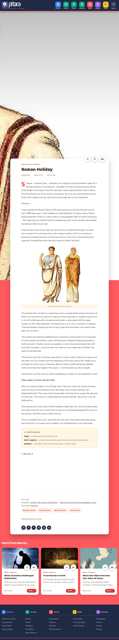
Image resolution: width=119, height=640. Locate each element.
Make (79, 612)
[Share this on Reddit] (39, 528)
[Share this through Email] (49, 528)
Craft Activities (78, 626)
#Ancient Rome (44, 510)
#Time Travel (75, 510)
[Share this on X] (28, 528)
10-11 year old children (47, 503)
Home (23, 164)
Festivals (52, 626)
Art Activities (78, 619)
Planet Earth (7, 626)
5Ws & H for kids (8, 619)
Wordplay (29, 629)
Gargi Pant (25, 175)
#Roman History (60, 510)
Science (10, 612)
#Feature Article (29, 510)
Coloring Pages (79, 622)
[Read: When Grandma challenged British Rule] (20, 558)
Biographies (54, 619)
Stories (33, 612)
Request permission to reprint (31, 519)
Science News (7, 629)
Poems (28, 622)
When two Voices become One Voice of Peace (96, 577)
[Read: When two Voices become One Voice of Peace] (98, 558)
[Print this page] (44, 528)
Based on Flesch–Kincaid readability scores (78, 503)
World (29, 164)
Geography (100, 619)
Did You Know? (55, 629)
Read (31, 590)
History (99, 626)
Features (36, 164)
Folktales (29, 626)
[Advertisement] (59, 475)
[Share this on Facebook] (23, 528)
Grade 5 (33, 503)
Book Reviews (30, 633)
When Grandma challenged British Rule (19, 577)
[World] (87, 159)
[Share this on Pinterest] (34, 528)
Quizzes (104, 612)
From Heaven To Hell (54, 576)
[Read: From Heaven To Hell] (59, 558)
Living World (7, 622)
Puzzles (99, 629)
